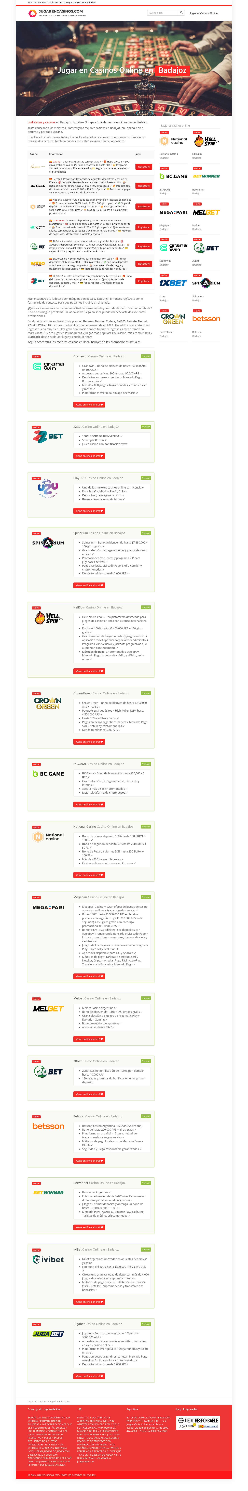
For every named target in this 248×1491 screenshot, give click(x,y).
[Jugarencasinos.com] (58, 13)
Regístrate (144, 166)
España (54, 1401)
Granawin (58, 220)
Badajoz (119, 357)
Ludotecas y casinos (41, 122)
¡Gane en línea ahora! (88, 404)
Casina (56, 161)
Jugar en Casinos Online (204, 13)
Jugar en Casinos (37, 1401)
